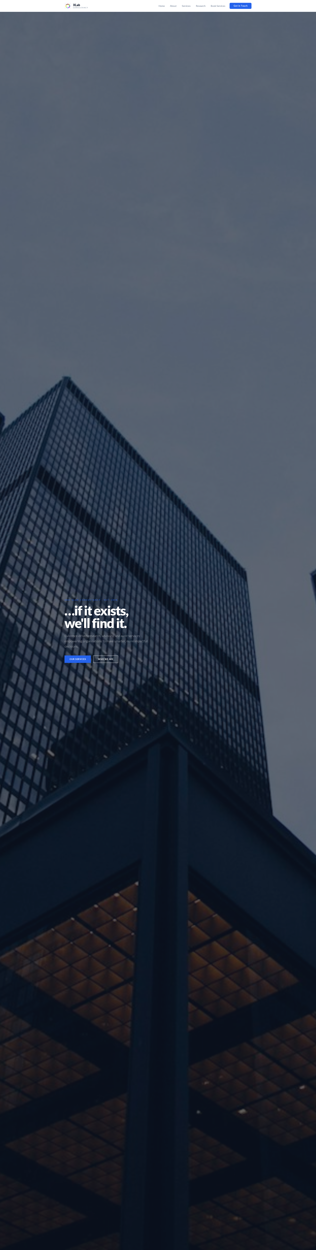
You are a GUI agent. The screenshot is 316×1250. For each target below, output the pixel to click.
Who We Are (105, 659)
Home (162, 5)
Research (201, 5)
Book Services (218, 5)
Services (186, 5)
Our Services (77, 659)
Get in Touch (241, 5)
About (173, 5)
